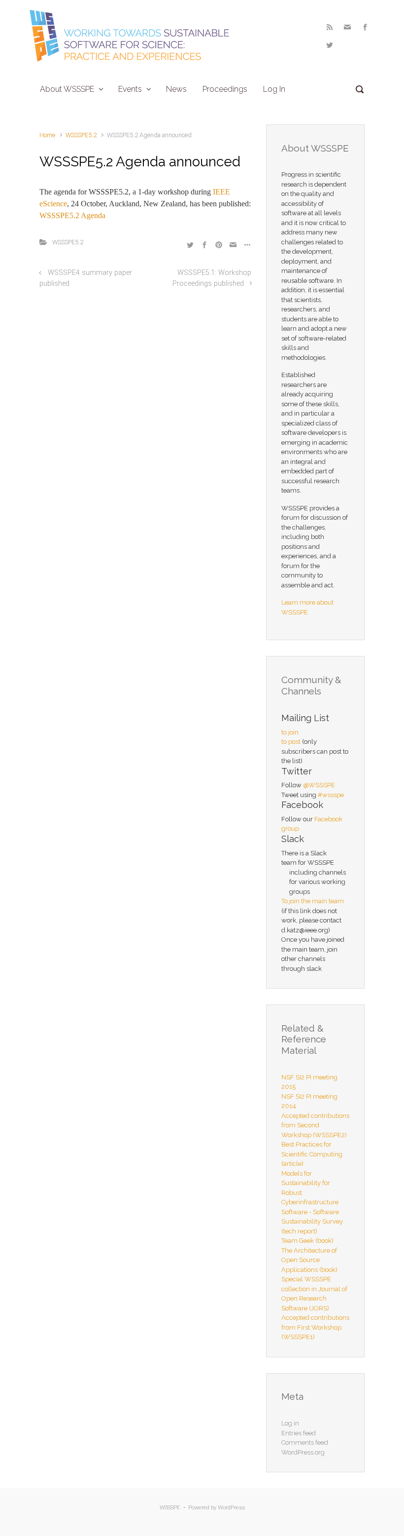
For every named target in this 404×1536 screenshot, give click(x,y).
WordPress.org (303, 1452)
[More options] (246, 244)
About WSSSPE (67, 89)
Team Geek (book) (307, 1240)
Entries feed (298, 1433)
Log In (274, 89)
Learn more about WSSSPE (307, 607)
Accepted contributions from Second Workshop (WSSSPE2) (315, 1125)
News (176, 89)
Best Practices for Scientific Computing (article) (311, 1154)
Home (47, 135)
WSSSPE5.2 (81, 135)
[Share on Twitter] (190, 244)
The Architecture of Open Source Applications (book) (309, 1260)
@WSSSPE (319, 785)
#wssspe (331, 795)
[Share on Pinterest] (218, 244)
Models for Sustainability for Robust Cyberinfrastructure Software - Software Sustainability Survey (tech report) (312, 1202)
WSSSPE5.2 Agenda (72, 215)
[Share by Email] (233, 244)
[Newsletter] (347, 27)
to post (291, 741)
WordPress (231, 1507)
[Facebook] (365, 27)
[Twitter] (328, 44)
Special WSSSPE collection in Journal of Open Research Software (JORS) (314, 1293)
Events (130, 89)
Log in (290, 1423)
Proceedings (224, 89)
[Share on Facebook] (204, 244)
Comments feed (304, 1442)
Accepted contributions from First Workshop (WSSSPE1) (315, 1327)
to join (290, 732)
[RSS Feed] (329, 27)
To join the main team (312, 901)
